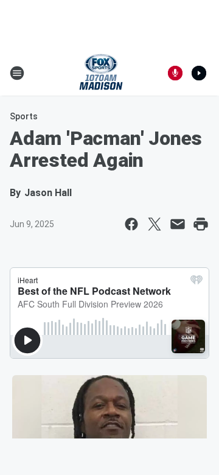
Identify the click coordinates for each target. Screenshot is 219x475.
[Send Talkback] (175, 73)
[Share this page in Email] (177, 224)
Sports (24, 116)
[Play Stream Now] (199, 73)
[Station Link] (101, 73)
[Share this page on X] (154, 224)
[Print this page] (200, 224)
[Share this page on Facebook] (131, 224)
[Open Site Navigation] (17, 73)
